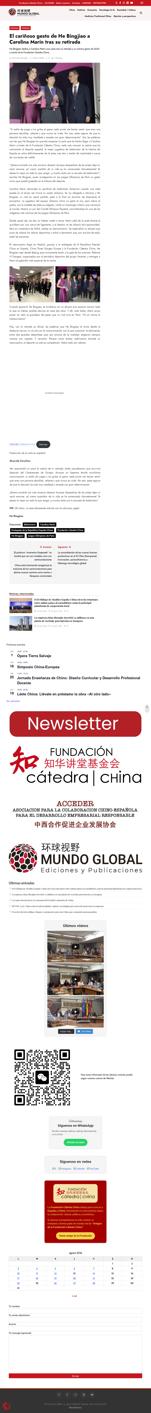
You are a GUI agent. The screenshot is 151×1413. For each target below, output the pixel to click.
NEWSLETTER (99, 2)
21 (94, 1278)
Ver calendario (13, 701)
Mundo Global (42, 611)
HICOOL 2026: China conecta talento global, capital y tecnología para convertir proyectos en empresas (58, 906)
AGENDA (86, 2)
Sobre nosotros (63, 2)
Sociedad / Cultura (126, 10)
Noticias (81, 10)
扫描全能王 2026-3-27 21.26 (22, 444)
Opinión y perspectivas (125, 16)
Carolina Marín (47, 524)
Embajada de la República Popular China (32, 530)
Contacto (76, 2)
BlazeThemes (75, 1407)
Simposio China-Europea (38, 666)
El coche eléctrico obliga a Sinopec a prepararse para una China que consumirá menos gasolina (54, 912)
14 (94, 1273)
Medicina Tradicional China (98, 16)
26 (55, 1283)
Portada (26, 28)
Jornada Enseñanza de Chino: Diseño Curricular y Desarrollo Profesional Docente (78, 680)
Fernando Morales (20, 57)
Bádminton (30, 524)
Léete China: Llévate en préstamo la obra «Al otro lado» (64, 693)
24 (18, 1283)
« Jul (74, 1296)
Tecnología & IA (107, 10)
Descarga (43, 444)
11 (37, 1273)
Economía (92, 10)
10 (18, 1273)
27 (74, 1283)
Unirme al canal (75, 1142)
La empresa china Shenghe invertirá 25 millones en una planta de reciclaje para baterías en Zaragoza (64, 619)
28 (93, 1283)
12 (55, 1273)
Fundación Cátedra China (30, 2)
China (72, 10)
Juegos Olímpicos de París (41, 535)
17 (18, 1278)
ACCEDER (49, 2)
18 (37, 1278)
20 (74, 1278)
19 (55, 1278)
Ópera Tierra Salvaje (34, 655)
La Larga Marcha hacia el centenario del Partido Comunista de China (43, 900)
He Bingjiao (17, 535)
